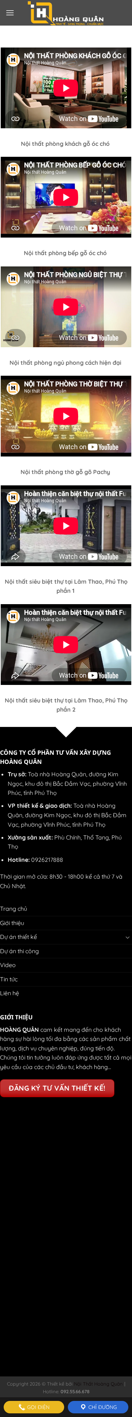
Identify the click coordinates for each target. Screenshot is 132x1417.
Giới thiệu (12, 923)
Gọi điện (38, 1407)
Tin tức (9, 979)
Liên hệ (9, 993)
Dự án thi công (19, 951)
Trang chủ (13, 908)
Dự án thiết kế (18, 936)
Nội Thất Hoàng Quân (98, 1384)
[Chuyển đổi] (127, 937)
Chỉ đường (102, 1407)
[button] (10, 13)
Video (8, 965)
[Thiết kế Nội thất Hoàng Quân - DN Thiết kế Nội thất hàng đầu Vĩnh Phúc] (66, 13)
